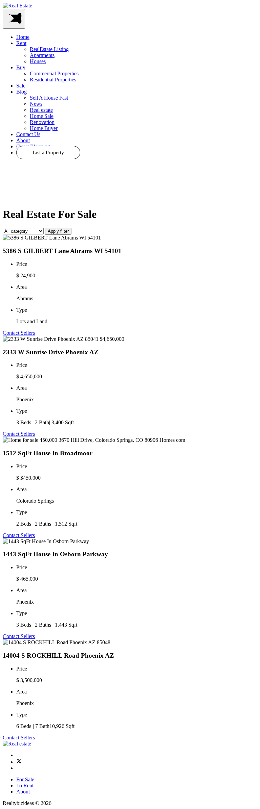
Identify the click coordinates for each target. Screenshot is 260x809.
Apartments (42, 55)
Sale (20, 86)
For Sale (25, 779)
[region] (130, 181)
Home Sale (41, 116)
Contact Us (28, 134)
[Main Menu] (14, 19)
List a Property (48, 152)
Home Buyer (44, 128)
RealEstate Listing (49, 49)
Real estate (41, 110)
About (23, 140)
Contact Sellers (19, 333)
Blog (21, 92)
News (36, 104)
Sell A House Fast (49, 98)
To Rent (25, 785)
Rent (21, 43)
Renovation (42, 122)
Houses (38, 61)
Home (22, 37)
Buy (20, 67)
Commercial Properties (54, 73)
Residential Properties (53, 79)
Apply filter (58, 231)
